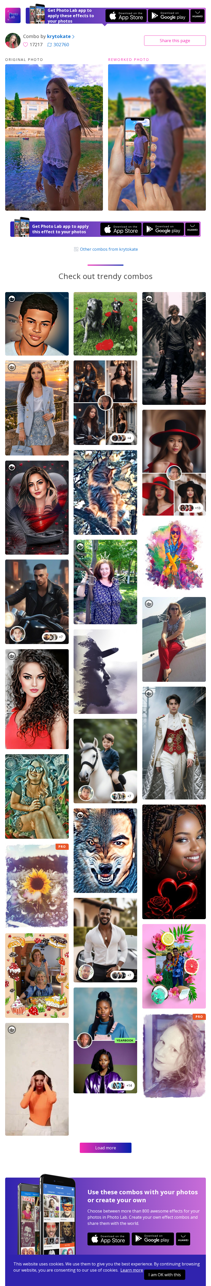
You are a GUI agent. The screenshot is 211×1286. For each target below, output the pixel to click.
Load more (105, 1148)
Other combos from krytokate (108, 249)
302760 (61, 44)
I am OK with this (164, 1275)
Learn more (131, 1270)
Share (175, 40)
